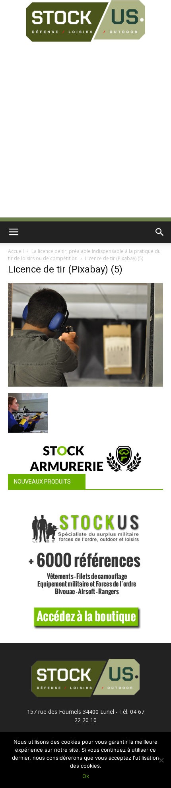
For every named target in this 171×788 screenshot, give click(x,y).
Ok (85, 776)
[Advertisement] (85, 131)
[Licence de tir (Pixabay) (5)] (85, 384)
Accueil (16, 251)
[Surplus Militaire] (85, 21)
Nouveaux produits (42, 481)
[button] (160, 232)
